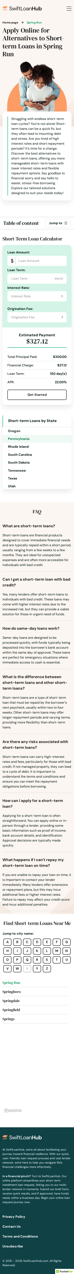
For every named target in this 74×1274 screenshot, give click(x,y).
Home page (10, 22)
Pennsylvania (18, 439)
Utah (12, 486)
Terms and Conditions (20, 1236)
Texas (12, 478)
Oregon (14, 431)
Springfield (11, 1009)
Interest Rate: (18, 288)
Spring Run (11, 982)
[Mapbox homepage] (13, 1110)
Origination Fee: (20, 309)
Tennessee (17, 470)
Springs (8, 1018)
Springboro (11, 991)
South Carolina (20, 454)
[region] (37, 1073)
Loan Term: (16, 270)
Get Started (37, 395)
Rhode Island (18, 446)
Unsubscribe (12, 1246)
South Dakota (19, 462)
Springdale (11, 1000)
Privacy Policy (13, 1216)
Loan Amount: (18, 252)
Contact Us (11, 1226)
